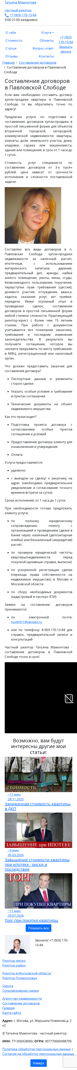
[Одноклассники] (8, 956)
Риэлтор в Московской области (26, 973)
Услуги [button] (46, 32)
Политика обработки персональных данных (36, 1049)
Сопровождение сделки (20, 990)
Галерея (8, 1008)
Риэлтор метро (14, 960)
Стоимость (14, 40)
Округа (7, 986)
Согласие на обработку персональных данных (38, 1054)
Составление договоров (21, 1003)
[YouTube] (10, 956)
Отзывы (12, 56)
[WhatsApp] (3, 956)
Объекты (47, 40)
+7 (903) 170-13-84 (22, 15)
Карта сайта (11, 1013)
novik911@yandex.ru (26, 622)
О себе (11, 32)
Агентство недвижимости (22, 998)
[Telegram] (13, 956)
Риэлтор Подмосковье (19, 978)
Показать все (38, 928)
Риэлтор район (14, 965)
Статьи (11, 48)
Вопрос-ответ (43, 48)
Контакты (46, 56)
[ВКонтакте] (6, 956)
